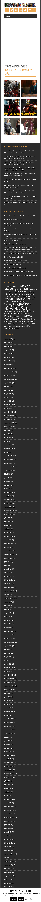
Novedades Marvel (15, 306)
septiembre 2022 (9, 510)
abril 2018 (7, 704)
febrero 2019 (8, 668)
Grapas (31, 292)
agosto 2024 (8, 426)
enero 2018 (7, 715)
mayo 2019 (7, 657)
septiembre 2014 (9, 861)
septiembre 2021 (9, 554)
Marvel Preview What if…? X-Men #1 (15, 260)
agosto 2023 (8, 470)
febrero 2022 (8, 536)
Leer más (28, 899)
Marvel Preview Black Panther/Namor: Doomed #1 (19, 216)
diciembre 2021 (9, 543)
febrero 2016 (8, 799)
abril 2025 (7, 397)
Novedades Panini (17, 308)
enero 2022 (7, 540)
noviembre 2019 (9, 635)
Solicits (11, 321)
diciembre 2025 (9, 368)
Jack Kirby (25, 294)
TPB (28, 326)
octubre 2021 (8, 551)
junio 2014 (7, 872)
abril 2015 (7, 836)
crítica (24, 288)
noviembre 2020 (9, 591)
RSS (25, 10)
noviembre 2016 (9, 766)
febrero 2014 (8, 887)
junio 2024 (7, 434)
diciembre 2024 (9, 412)
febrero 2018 (8, 711)
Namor (15, 304)
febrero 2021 (8, 580)
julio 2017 (7, 737)
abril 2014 (7, 879)
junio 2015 (7, 828)
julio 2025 (7, 386)
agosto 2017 (8, 733)
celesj (6, 202)
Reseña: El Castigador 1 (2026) (13, 240)
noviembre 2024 (9, 415)
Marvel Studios (16, 301)
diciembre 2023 (9, 456)
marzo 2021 (7, 576)
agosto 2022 (8, 514)
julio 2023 (7, 474)
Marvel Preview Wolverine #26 (13, 257)
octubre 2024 (8, 419)
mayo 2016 (7, 788)
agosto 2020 (8, 602)
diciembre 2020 (9, 587)
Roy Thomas (22, 319)
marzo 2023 (7, 488)
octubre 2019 (8, 638)
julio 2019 (7, 649)
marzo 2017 (7, 751)
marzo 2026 (7, 357)
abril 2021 (7, 573)
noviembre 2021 (9, 547)
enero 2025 (7, 408)
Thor (21, 324)
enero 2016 (7, 803)
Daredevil (33, 289)
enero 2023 (7, 496)
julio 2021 (7, 562)
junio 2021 (7, 565)
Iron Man (17, 294)
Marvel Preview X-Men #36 (12, 264)
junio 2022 (7, 521)
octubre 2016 (8, 770)
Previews (26, 316)
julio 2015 (7, 825)
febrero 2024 (8, 448)
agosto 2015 (8, 821)
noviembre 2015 (9, 810)
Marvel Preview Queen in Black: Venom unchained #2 (20, 275)
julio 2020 (7, 605)
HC (6, 294)
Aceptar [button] (13, 899)
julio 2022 (7, 518)
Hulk (11, 294)
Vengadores (9, 328)
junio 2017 (7, 741)
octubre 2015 (8, 814)
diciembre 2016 (9, 763)
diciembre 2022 (9, 499)
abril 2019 (7, 660)
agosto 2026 (8, 339)
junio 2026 (7, 346)
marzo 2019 (7, 664)
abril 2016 (7, 792)
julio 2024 (7, 430)
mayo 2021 (7, 569)
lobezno (32, 294)
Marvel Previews (15, 298)
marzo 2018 (7, 708)
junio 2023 (7, 478)
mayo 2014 (7, 876)
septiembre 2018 (9, 686)
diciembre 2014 (9, 850)
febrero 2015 (8, 843)
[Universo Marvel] (20, 7)
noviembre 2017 (9, 722)
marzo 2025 (7, 401)
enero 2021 (7, 583)
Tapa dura (15, 323)
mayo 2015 (7, 832)
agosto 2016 (8, 777)
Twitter (11, 10)
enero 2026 (7, 364)
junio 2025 (7, 390)
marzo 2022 (7, 532)
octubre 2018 (8, 682)
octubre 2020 (8, 594)
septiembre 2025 (9, 379)
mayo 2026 (7, 350)
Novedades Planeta (11, 311)
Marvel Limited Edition (24, 296)
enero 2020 (7, 627)
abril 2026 (7, 353)
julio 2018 (7, 693)
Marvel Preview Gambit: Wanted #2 (15, 268)
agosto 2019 (8, 646)
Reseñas (10, 318)
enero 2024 (7, 452)
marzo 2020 (7, 620)
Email (30, 10)
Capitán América (11, 286)
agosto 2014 (8, 865)
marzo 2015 (7, 839)
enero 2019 (7, 671)
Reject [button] (21, 899)
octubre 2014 (8, 857)
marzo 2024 (7, 445)
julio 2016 (7, 781)
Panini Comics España (16, 314)
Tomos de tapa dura (19, 326)
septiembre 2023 (9, 467)
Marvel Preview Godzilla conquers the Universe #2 (19, 271)
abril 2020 (7, 616)
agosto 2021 (8, 558)
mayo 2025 (7, 394)
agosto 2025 (8, 383)
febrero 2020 (8, 624)
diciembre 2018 (9, 675)
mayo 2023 (7, 481)
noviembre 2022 (9, 503)
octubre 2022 (8, 507)
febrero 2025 (8, 405)
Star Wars (8, 324)
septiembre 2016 (9, 773)
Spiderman (19, 321)
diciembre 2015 (9, 806)
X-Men (16, 328)
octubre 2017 (8, 726)
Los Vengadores (9, 296)
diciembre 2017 (9, 719)
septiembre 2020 (9, 598)
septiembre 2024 (9, 423)
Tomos (27, 324)
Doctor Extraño (9, 292)
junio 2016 (7, 784)
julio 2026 (7, 342)
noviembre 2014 (9, 854)
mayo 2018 (7, 700)
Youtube (20, 10)
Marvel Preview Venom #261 (13, 219)
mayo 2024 (7, 437)
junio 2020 (7, 609)
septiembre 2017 (9, 730)
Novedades (25, 304)
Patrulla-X (16, 316)
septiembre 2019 (9, 642)
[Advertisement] (20, 40)
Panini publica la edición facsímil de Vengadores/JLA (20, 253)
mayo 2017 (7, 744)
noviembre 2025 (9, 372)
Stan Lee (30, 321)
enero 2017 (7, 759)
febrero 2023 (8, 492)
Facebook (7, 10)
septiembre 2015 (9, 817)
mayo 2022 (7, 525)
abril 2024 (7, 441)
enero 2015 (7, 846)
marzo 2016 (7, 795)
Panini (22, 311)
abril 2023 (7, 485)
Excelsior (21, 291)
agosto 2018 (8, 689)
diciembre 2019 (9, 631)
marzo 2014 (7, 883)
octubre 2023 (8, 463)
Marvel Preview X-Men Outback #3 (15, 244)
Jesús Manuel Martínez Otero (13, 151)
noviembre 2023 (9, 459)
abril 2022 (7, 529)
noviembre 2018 (9, 678)
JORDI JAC (7, 179)
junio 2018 (7, 697)
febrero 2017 (8, 755)
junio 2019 (7, 653)
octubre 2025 (8, 375)
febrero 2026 (8, 361)
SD (28, 319)
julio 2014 (7, 868)
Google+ (16, 10)
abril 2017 (7, 748)
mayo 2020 (7, 613)
